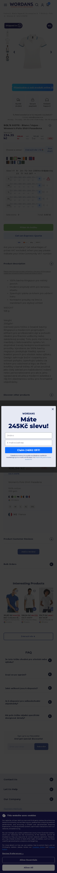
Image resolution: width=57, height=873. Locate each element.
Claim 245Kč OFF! (28, 450)
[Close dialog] (53, 409)
